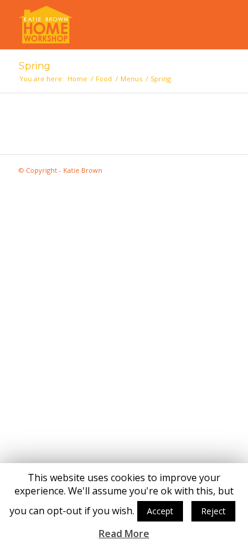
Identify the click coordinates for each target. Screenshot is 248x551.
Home (77, 78)
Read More (124, 534)
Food (104, 78)
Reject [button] (213, 511)
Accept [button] (160, 511)
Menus (131, 78)
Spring (35, 66)
